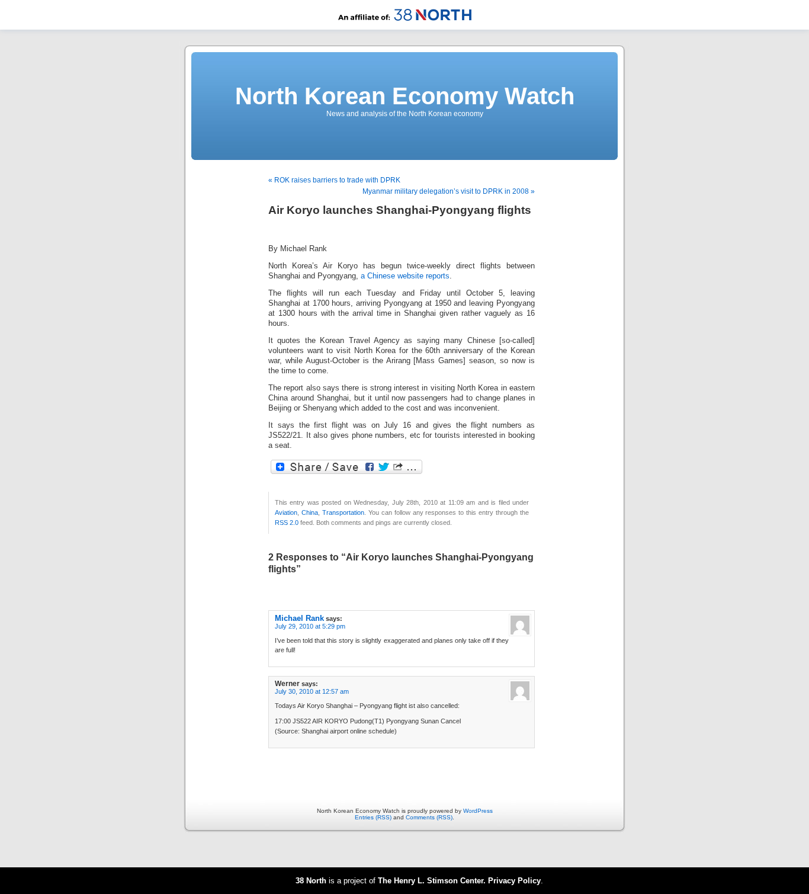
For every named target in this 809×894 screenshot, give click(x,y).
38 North (311, 880)
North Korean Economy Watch (404, 96)
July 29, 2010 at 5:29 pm (310, 626)
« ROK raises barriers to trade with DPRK (334, 180)
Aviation (286, 512)
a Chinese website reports (405, 276)
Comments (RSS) (429, 817)
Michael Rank (299, 618)
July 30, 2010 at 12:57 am (312, 691)
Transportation (343, 512)
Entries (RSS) (373, 817)
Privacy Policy (514, 880)
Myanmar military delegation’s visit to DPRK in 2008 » (448, 191)
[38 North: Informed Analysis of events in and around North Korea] (404, 27)
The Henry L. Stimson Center (430, 880)
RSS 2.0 (286, 522)
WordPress (478, 811)
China (309, 512)
